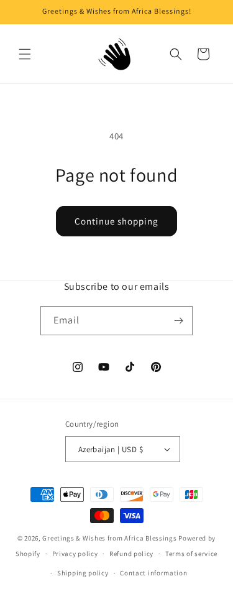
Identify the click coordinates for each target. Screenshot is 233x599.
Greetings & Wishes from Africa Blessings (109, 538)
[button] (25, 54)
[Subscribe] (178, 320)
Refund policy (131, 553)
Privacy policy (75, 553)
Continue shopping (116, 221)
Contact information (153, 573)
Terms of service (191, 553)
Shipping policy (83, 573)
